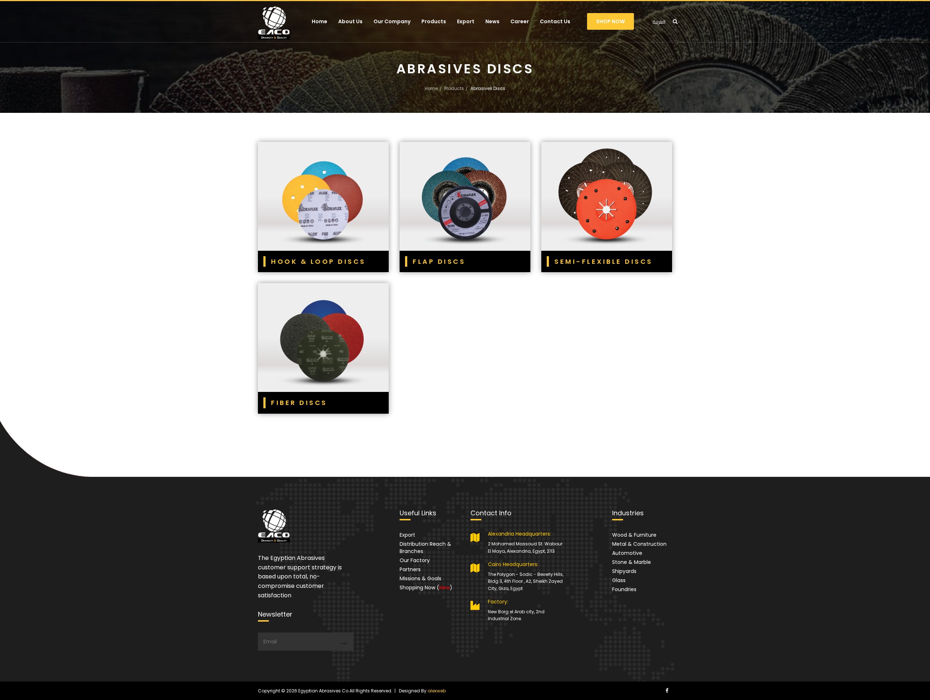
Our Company (392, 21)
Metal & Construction (639, 544)
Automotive (627, 553)
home (431, 88)
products (454, 88)
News (492, 21)
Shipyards (624, 571)
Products (433, 21)
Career (519, 21)
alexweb (437, 691)
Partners (410, 569)
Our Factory (415, 560)
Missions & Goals (420, 578)
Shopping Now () (426, 587)
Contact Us (555, 21)
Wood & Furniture (634, 535)
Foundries (624, 589)
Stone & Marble (631, 562)
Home (319, 21)
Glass (619, 580)
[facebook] (667, 690)
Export (465, 21)
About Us (350, 21)
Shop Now (610, 21)
